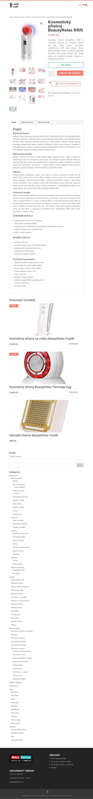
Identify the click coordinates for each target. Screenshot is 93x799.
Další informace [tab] (27, 122)
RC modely (15, 618)
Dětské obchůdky (17, 590)
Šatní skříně (17, 504)
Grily (12, 736)
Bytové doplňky (16, 478)
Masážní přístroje (15, 682)
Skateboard (15, 709)
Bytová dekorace (19, 484)
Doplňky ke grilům (17, 733)
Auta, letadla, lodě (17, 580)
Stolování (16, 554)
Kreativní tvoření (17, 604)
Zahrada (12, 727)
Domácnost (13, 475)
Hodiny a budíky (18, 490)
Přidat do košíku (70, 73)
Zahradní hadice (17, 740)
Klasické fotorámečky (20, 497)
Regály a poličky (18, 500)
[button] (41, 24)
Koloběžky (14, 702)
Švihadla (14, 716)
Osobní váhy (17, 668)
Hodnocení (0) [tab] (43, 122)
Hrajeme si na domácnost (20, 601)
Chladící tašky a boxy (18, 729)
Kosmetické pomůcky (18, 641)
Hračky (11, 577)
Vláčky (13, 625)
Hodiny (16, 493)
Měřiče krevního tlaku (21, 661)
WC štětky (16, 573)
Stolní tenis (15, 713)
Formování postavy (18, 638)
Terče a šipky (15, 720)
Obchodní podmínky (58, 758)
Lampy (15, 560)
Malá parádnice (16, 607)
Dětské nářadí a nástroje (20, 587)
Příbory (15, 544)
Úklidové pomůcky (17, 567)
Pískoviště (14, 611)
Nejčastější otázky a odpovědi (62, 764)
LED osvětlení (18, 564)
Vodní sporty (15, 723)
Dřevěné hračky (16, 594)
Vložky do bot (17, 675)
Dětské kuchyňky (17, 583)
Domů (11, 17)
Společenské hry (17, 621)
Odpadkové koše (19, 570)
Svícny (15, 511)
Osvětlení (14, 558)
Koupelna (14, 518)
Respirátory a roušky (20, 672)
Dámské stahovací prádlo (22, 651)
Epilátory (14, 634)
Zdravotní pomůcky (18, 648)
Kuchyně (14, 531)
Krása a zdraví (26, 17)
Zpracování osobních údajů (61, 761)
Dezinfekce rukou (19, 654)
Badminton (15, 692)
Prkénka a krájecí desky (21, 547)
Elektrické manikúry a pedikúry (22, 631)
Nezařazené (13, 686)
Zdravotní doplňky (19, 679)
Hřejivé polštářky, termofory (22, 658)
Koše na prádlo (18, 520)
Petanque (14, 706)
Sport (11, 689)
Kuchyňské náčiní (19, 537)
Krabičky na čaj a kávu (21, 533)
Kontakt (54, 768)
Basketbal (14, 695)
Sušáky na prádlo (19, 527)
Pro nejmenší (16, 614)
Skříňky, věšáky (18, 507)
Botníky (15, 481)
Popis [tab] (14, 122)
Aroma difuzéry (19, 487)
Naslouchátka (17, 665)
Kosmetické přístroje (39, 17)
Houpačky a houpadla (19, 597)
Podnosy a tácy (18, 540)
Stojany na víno (18, 551)
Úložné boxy (17, 514)
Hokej (13, 699)
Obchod (17, 17)
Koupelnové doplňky (20, 524)
